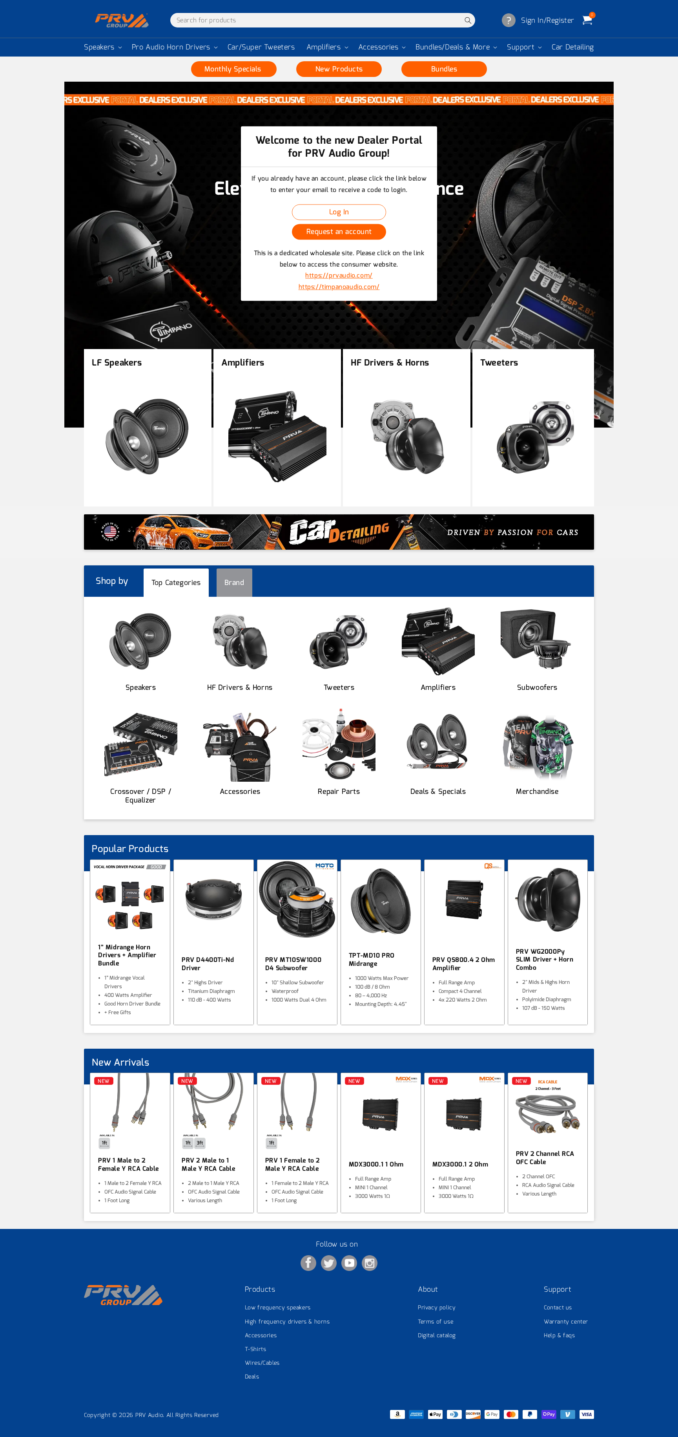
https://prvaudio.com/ (339, 276)
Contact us (558, 1307)
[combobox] (323, 20)
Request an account (339, 231)
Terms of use (435, 1321)
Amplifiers (323, 47)
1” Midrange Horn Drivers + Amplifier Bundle (127, 955)
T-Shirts (255, 1349)
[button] (102, 47)
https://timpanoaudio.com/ (339, 287)
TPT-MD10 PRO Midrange (372, 960)
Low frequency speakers (278, 1307)
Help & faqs (559, 1335)
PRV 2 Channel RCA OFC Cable (545, 1158)
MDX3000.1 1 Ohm (376, 1164)
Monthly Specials (234, 69)
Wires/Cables (262, 1363)
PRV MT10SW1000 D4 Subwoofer (293, 964)
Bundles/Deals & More (453, 47)
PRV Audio (149, 1415)
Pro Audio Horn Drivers (171, 47)
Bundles (444, 69)
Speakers (99, 47)
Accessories (378, 47)
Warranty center (566, 1321)
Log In (339, 212)
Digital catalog (437, 1335)
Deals (252, 1376)
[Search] (468, 20)
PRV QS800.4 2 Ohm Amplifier (463, 964)
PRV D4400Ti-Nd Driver (208, 964)
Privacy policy (437, 1307)
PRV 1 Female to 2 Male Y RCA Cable (292, 1165)
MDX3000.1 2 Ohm (460, 1164)
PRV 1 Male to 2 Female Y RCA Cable (128, 1165)
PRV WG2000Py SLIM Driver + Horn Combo (545, 960)
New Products (339, 69)
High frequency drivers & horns (287, 1321)
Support (520, 47)
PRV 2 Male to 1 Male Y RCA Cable (208, 1165)
